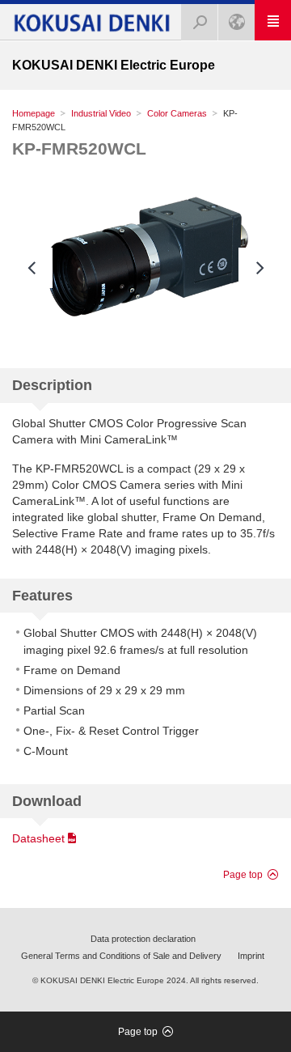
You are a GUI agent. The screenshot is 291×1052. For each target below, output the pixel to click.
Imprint (251, 956)
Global (236, 22)
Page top (243, 874)
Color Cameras (177, 113)
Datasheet (38, 838)
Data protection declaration (143, 939)
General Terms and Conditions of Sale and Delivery (121, 956)
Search (199, 22)
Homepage (33, 113)
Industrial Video (101, 113)
